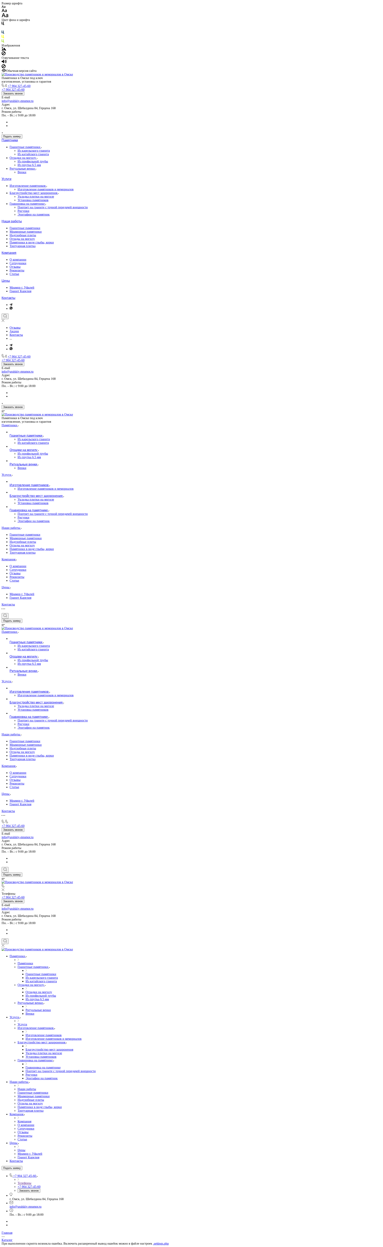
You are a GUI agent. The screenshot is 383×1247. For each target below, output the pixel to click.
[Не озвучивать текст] (4, 67)
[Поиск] (5, 316)
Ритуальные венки (23, 168)
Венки (22, 172)
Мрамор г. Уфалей (22, 287)
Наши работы (12, 221)
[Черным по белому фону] (3, 24)
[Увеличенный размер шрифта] (5, 16)
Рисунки (23, 211)
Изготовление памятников (28, 185)
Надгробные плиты (23, 235)
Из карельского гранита (34, 150)
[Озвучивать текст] (4, 62)
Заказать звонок (13, 93)
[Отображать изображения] (4, 49)
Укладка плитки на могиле (36, 196)
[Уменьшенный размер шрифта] (3, 7)
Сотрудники (18, 263)
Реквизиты (17, 270)
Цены (6, 280)
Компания (9, 252)
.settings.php (161, 1243)
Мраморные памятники (26, 231)
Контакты (8, 298)
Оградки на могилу (23, 157)
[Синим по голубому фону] (3, 33)
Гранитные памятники (25, 147)
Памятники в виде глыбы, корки (32, 242)
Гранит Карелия (20, 291)
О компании (18, 259)
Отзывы (15, 266)
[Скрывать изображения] (4, 54)
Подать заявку (12, 136)
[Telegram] (11, 304)
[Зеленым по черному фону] (3, 42)
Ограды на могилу (22, 238)
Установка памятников (33, 200)
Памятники (10, 140)
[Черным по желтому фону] (3, 37)
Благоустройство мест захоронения (34, 193)
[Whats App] (11, 308)
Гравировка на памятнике (27, 203)
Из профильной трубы (33, 161)
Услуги (6, 179)
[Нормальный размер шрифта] (4, 11)
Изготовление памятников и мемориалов (46, 189)
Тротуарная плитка (23, 246)
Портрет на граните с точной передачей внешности (53, 207)
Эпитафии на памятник (34, 214)
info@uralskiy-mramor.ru (18, 101)
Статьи (14, 274)
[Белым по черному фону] (3, 28)
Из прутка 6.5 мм (29, 165)
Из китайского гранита (33, 154)
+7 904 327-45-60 (19, 86)
